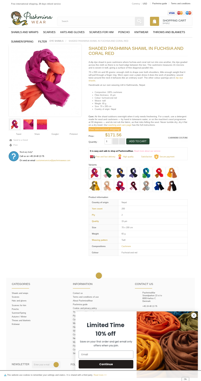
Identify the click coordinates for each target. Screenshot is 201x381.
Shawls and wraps (24, 32)
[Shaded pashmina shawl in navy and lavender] (133, 173)
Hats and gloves (72, 32)
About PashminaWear (83, 301)
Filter (42, 41)
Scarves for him (101, 32)
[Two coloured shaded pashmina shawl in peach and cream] (108, 186)
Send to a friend (20, 140)
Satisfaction (146, 156)
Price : (92, 136)
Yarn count (97, 209)
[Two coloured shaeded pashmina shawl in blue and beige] (146, 186)
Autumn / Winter (19, 316)
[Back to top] (99, 276)
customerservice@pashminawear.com (53, 160)
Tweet (18, 134)
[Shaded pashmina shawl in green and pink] (108, 173)
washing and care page (119, 125)
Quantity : (93, 142)
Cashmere (126, 246)
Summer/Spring (22, 41)
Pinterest (73, 134)
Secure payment (167, 156)
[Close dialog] (194, 315)
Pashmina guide (80, 304)
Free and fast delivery (105, 156)
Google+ (55, 134)
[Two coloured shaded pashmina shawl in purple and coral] (120, 186)
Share (37, 134)
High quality (128, 156)
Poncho (124, 32)
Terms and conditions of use (86, 297)
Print (15, 145)
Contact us (78, 293)
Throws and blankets (169, 32)
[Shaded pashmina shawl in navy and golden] (120, 173)
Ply (93, 215)
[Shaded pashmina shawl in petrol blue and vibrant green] (146, 173)
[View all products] (178, 137)
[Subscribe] (56, 364)
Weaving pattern (100, 240)
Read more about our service (147, 151)
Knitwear (141, 32)
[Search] (139, 21)
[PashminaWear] (32, 16)
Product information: (99, 197)
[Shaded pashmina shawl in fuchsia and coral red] (15, 124)
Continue (106, 364)
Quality (95, 221)
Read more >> (100, 375)
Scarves (49, 32)
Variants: (93, 164)
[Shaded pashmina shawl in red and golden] (159, 173)
